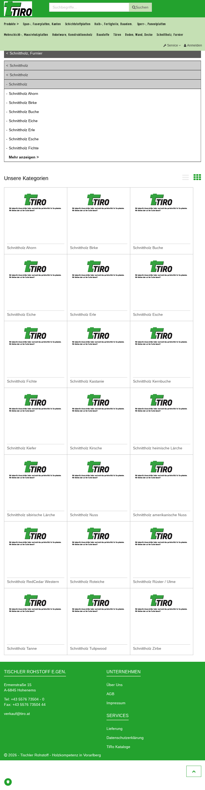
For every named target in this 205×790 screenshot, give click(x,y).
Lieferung (115, 728)
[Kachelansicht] (197, 179)
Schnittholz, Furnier (170, 35)
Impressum (116, 703)
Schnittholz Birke (23, 102)
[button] (172, 45)
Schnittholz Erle (22, 130)
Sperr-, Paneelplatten (151, 24)
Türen (117, 35)
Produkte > (11, 24)
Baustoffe (103, 35)
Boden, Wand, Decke (138, 35)
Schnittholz (19, 65)
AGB (110, 694)
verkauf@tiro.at (17, 713)
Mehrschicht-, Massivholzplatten (26, 35)
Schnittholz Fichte (24, 148)
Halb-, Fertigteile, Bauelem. (113, 24)
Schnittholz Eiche (23, 121)
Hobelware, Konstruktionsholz (72, 35)
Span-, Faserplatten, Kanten (42, 24)
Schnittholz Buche (24, 112)
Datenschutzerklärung (125, 737)
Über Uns (115, 685)
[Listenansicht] (185, 179)
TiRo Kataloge (118, 747)
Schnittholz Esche (24, 139)
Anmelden (194, 45)
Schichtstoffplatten (77, 24)
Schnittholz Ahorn (23, 93)
